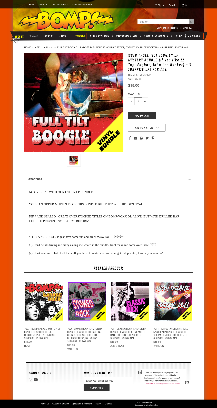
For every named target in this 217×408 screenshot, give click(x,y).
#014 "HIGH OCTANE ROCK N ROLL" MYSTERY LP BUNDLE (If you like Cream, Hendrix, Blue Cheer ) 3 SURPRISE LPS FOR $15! (171, 333)
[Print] (141, 138)
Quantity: (134, 93)
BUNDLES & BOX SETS (156, 36)
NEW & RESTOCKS (99, 36)
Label (62, 36)
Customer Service (60, 4)
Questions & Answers (82, 4)
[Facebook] (130, 138)
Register (173, 5)
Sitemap (108, 403)
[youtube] (36, 379)
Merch (49, 36)
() (185, 5)
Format (33, 36)
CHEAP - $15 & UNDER (187, 36)
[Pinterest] (153, 138)
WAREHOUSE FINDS (126, 36)
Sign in (160, 5)
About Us (43, 4)
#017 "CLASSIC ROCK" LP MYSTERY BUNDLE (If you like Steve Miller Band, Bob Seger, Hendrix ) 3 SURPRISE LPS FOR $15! (128, 333)
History (98, 403)
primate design (152, 405)
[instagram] (30, 379)
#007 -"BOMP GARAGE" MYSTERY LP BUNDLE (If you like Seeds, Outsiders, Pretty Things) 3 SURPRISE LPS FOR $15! (42, 333)
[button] (108, 179)
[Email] (135, 138)
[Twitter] (147, 138)
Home (31, 4)
